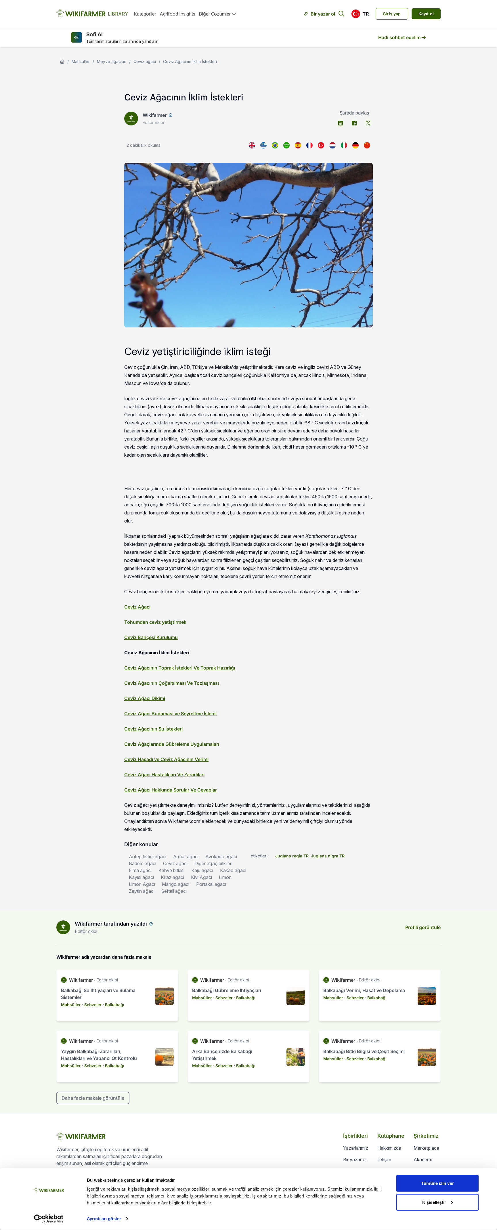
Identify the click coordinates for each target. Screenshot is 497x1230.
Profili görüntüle (423, 927)
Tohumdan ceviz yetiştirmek (155, 622)
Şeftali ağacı (174, 891)
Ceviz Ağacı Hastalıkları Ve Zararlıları (164, 774)
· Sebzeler (92, 1004)
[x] (368, 123)
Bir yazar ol (323, 14)
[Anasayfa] (62, 61)
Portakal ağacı (211, 884)
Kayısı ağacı (141, 877)
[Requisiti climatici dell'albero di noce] (344, 145)
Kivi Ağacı (201, 877)
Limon (225, 877)
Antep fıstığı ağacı (147, 856)
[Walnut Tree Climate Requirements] (251, 145)
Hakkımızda (389, 1148)
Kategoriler (145, 14)
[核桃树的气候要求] (367, 145)
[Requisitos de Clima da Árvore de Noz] (275, 145)
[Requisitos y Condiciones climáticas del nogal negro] (298, 145)
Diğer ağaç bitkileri (213, 863)
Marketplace (426, 1148)
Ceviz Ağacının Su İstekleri (153, 729)
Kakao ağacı (233, 870)
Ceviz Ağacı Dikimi (144, 698)
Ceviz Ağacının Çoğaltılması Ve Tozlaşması (171, 683)
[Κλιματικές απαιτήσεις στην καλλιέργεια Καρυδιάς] (263, 145)
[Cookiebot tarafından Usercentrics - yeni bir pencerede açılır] (49, 1218)
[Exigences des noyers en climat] (309, 145)
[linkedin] (340, 123)
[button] (360, 13)
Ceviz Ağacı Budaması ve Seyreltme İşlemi (170, 713)
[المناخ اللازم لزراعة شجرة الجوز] (286, 145)
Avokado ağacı (221, 856)
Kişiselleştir (434, 1202)
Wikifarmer (155, 115)
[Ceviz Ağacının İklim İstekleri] (321, 145)
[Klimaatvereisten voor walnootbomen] (332, 145)
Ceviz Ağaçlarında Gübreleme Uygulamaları (171, 744)
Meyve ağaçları (111, 61)
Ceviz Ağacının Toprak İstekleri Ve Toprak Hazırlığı (179, 668)
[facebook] (354, 123)
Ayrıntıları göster (104, 1218)
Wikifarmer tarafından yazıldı (111, 924)
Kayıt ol (426, 13)
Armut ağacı (185, 856)
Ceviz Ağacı (137, 607)
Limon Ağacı (142, 884)
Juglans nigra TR (328, 855)
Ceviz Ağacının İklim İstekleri (190, 61)
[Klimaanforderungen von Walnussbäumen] (355, 145)
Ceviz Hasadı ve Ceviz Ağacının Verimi (166, 759)
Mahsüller (81, 61)
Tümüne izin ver (437, 1183)
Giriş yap (392, 13)
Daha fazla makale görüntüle (93, 1098)
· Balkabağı (113, 1004)
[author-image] (63, 927)
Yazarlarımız (355, 1148)
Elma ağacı (140, 870)
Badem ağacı (142, 863)
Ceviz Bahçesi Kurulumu (151, 637)
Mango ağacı (175, 884)
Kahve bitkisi (171, 870)
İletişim (384, 1159)
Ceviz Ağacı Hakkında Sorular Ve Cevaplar (170, 790)
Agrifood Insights (177, 14)
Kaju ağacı (202, 870)
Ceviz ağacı (144, 61)
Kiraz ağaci (172, 877)
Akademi (423, 1159)
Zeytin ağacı (141, 891)
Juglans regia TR (292, 855)
